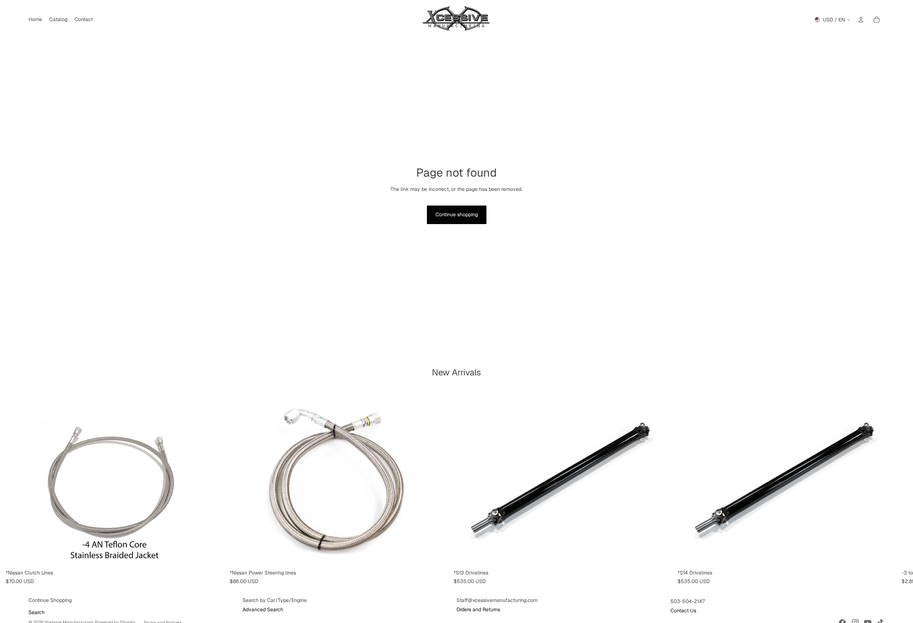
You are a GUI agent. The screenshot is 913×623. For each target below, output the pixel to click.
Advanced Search (263, 609)
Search (37, 612)
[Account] (861, 19)
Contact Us (683, 610)
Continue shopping (456, 214)
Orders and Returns (478, 609)
